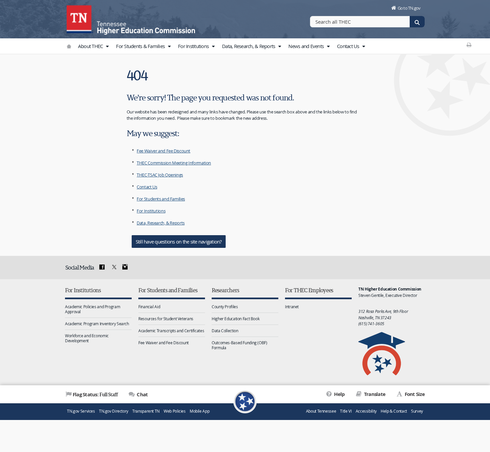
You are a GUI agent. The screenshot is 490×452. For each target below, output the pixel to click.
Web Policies (175, 411)
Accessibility (366, 411)
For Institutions (194, 46)
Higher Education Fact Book (235, 318)
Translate (374, 394)
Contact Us (348, 46)
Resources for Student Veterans (165, 318)
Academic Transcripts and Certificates (171, 330)
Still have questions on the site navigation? (179, 241)
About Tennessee (321, 411)
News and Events (306, 46)
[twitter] (113, 267)
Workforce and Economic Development (87, 338)
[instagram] (125, 267)
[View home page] (80, 18)
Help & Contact (394, 411)
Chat (142, 394)
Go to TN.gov (409, 8)
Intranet (292, 306)
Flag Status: (95, 394)
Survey (417, 411)
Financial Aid (149, 306)
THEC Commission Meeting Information (174, 163)
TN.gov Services (81, 411)
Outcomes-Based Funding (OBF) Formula (239, 345)
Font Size (414, 394)
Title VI (345, 411)
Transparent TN (146, 411)
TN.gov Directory (113, 411)
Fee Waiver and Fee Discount (163, 151)
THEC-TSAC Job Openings (160, 175)
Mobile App (199, 411)
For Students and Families (161, 199)
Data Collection (225, 330)
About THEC (91, 46)
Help (339, 394)
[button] (107, 46)
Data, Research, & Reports (249, 46)
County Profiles (225, 306)
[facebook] (102, 267)
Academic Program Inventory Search (97, 323)
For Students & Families (141, 46)
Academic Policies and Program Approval (92, 309)
